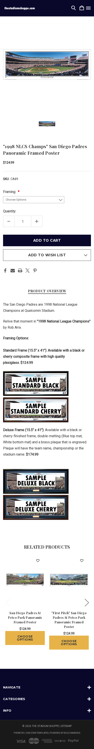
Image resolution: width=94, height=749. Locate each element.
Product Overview (47, 291)
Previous (7, 602)
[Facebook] (5, 270)
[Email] (12, 270)
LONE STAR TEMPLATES (36, 733)
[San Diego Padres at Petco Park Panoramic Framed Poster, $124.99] (25, 580)
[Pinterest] (35, 270)
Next (86, 602)
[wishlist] (38, 560)
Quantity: (9, 211)
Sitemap (66, 726)
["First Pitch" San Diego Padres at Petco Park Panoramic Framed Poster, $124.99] (69, 580)
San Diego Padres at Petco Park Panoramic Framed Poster (25, 617)
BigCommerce (72, 733)
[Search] (73, 8)
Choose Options (25, 638)
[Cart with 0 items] (81, 8)
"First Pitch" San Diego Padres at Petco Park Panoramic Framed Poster (69, 620)
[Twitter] (27, 270)
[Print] (20, 270)
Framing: (10, 192)
